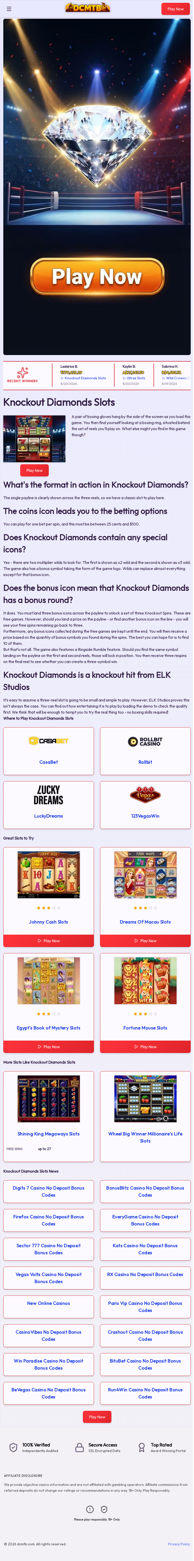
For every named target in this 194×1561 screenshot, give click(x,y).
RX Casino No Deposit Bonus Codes (145, 1274)
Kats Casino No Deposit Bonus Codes (145, 1249)
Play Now (175, 8)
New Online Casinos (48, 1303)
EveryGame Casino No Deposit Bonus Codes (145, 1220)
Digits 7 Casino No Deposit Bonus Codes (48, 1191)
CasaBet (48, 762)
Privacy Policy (179, 1544)
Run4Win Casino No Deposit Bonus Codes (145, 1393)
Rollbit (145, 762)
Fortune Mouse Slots (145, 1028)
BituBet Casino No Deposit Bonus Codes (145, 1364)
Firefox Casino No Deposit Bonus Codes (48, 1220)
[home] (88, 13)
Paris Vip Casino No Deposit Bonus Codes (145, 1306)
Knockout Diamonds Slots (78, 378)
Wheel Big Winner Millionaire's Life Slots (145, 1137)
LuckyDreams (48, 816)
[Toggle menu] (9, 9)
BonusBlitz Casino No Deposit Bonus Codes (145, 1191)
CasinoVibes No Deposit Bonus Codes (49, 1335)
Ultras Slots (129, 378)
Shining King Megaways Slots (49, 1134)
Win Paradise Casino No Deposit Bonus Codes (48, 1364)
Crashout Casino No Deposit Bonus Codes (145, 1335)
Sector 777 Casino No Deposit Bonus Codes (49, 1249)
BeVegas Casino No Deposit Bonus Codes (49, 1393)
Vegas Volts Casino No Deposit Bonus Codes (49, 1277)
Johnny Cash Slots (48, 922)
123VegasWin (145, 816)
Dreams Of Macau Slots (145, 922)
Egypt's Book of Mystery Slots (48, 1028)
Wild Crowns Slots (174, 378)
